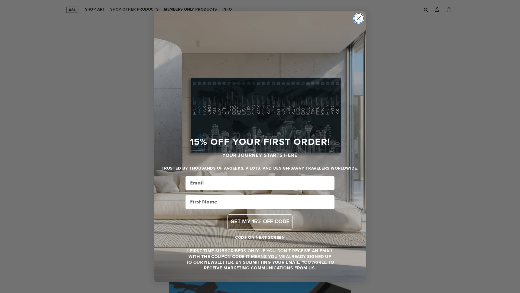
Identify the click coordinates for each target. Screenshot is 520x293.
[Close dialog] (358, 18)
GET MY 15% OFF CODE (260, 221)
